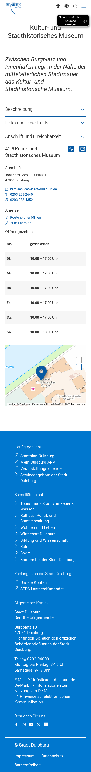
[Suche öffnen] (75, 6)
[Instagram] (24, 724)
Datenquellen (78, 404)
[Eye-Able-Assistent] (58, 6)
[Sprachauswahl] (66, 6)
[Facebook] (16, 724)
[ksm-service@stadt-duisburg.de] (82, 149)
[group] (45, 375)
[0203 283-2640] (71, 149)
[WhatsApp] (39, 724)
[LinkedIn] (46, 724)
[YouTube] (31, 724)
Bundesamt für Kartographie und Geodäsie (41, 404)
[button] (45, 109)
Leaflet (11, 404)
